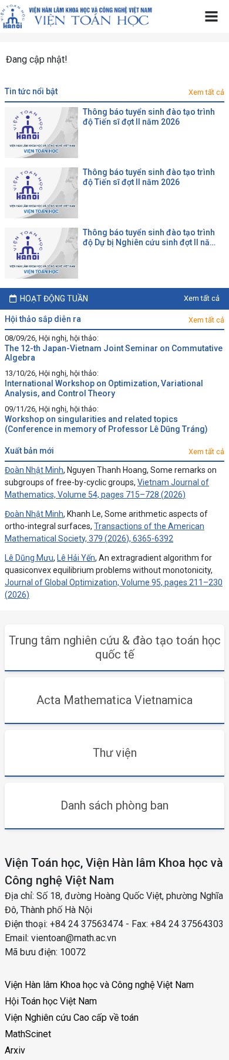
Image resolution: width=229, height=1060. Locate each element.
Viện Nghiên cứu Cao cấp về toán (72, 1017)
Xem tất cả (206, 92)
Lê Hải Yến (76, 557)
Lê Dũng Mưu (29, 557)
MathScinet (28, 1034)
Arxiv (15, 1050)
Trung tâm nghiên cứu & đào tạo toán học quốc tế (115, 647)
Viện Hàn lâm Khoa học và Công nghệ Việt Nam (99, 984)
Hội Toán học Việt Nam (51, 1001)
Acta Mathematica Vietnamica (114, 700)
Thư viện (115, 753)
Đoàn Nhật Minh (34, 470)
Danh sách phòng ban (114, 805)
